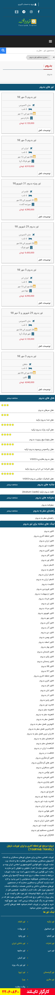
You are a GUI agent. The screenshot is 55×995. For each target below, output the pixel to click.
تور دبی (51, 950)
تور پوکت (21, 929)
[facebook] (38, 12)
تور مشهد (21, 950)
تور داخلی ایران (18, 943)
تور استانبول (49, 929)
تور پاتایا (21, 936)
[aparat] (16, 12)
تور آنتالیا (50, 936)
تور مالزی (50, 979)
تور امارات (50, 943)
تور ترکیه (50, 922)
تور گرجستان (49, 972)
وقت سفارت (20, 987)
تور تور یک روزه (18, 965)
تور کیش (21, 958)
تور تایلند (21, 922)
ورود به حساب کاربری (26, 4)
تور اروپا (21, 972)
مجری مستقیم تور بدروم (38, 57)
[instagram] (31, 12)
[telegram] (24, 12)
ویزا (23, 979)
